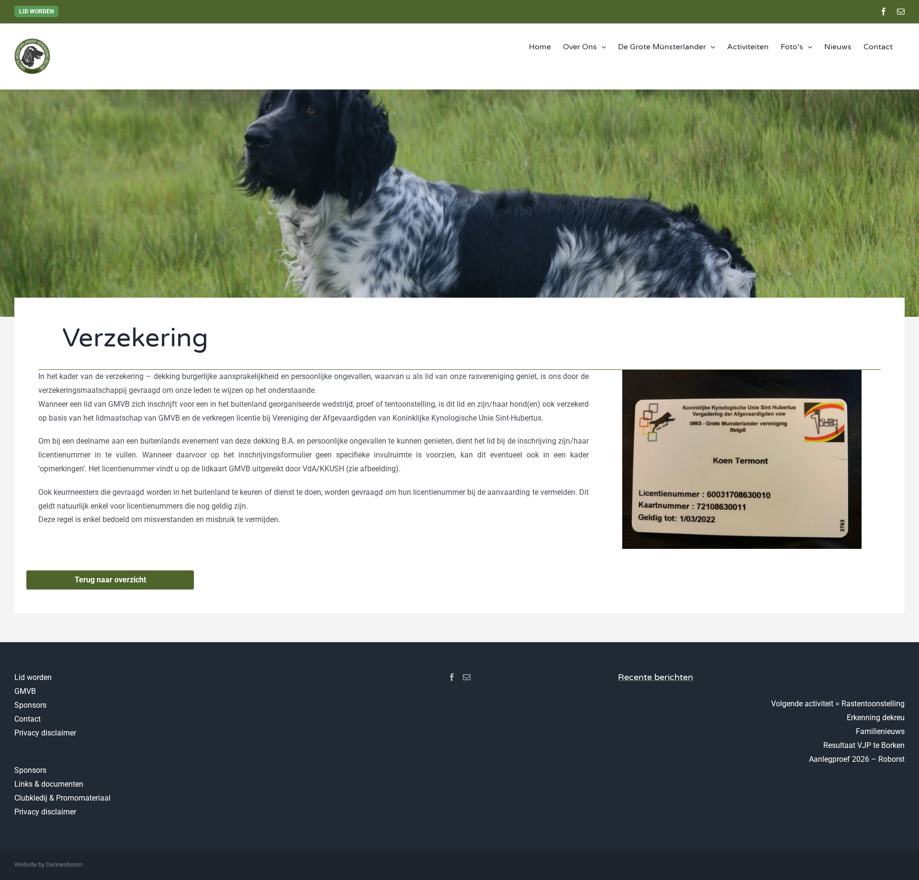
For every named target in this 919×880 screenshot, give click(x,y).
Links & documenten (48, 784)
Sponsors (30, 705)
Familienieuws (880, 731)
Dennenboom (64, 864)
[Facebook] (452, 677)
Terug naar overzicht (110, 579)
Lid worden (36, 11)
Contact (27, 719)
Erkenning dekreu (876, 717)
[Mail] (467, 677)
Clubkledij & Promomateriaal (62, 797)
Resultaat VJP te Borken (864, 745)
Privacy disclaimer (45, 732)
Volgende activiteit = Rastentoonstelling (838, 703)
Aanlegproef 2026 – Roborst (857, 759)
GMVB (25, 691)
